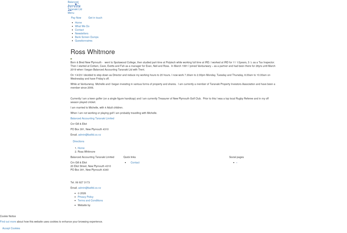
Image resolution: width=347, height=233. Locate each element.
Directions (78, 141)
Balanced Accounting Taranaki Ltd (75, 5)
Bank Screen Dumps (86, 37)
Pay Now (76, 17)
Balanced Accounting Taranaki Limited (92, 118)
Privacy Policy (85, 196)
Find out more (8, 221)
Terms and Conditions (90, 200)
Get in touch (95, 17)
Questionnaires (83, 40)
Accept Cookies (11, 228)
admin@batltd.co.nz (89, 134)
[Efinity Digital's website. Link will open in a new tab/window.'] (97, 205)
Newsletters (81, 33)
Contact (79, 29)
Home (78, 22)
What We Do (82, 26)
